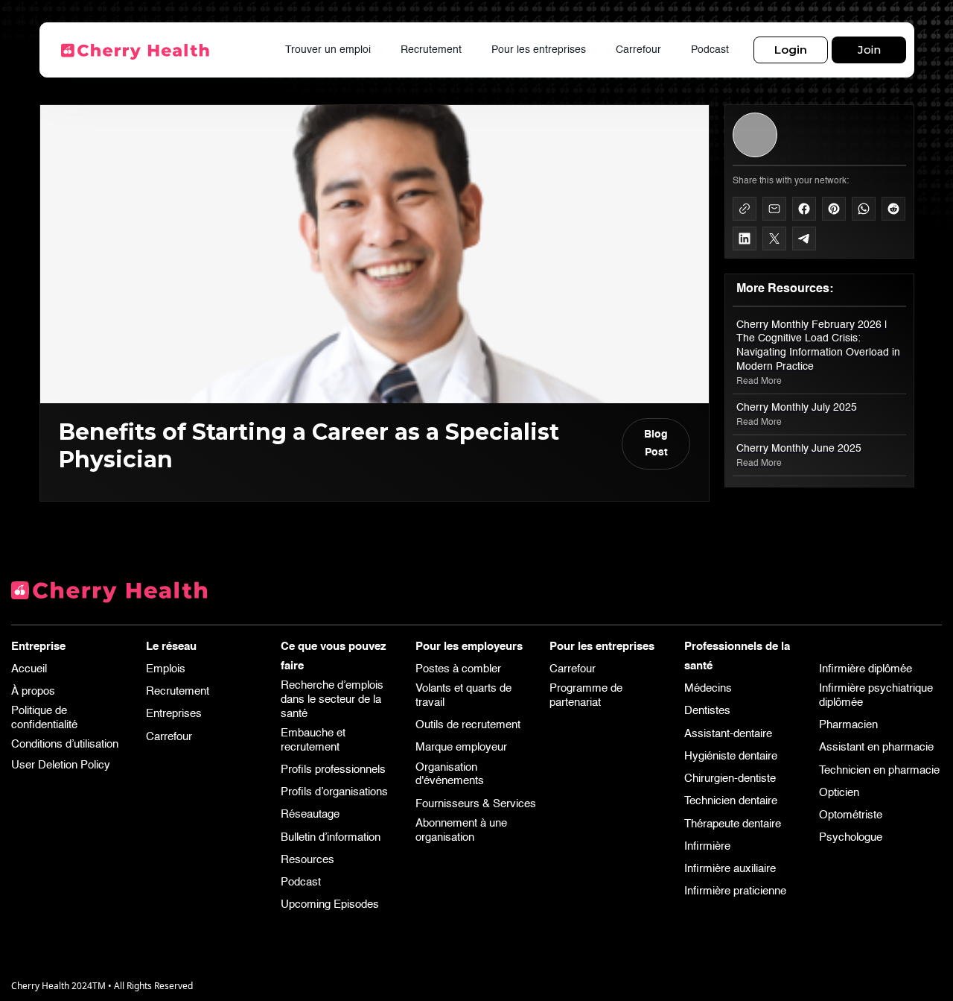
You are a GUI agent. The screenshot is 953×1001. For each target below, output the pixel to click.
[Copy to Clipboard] (744, 209)
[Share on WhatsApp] (864, 209)
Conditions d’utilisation (64, 744)
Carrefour (638, 50)
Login (790, 49)
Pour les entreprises (538, 50)
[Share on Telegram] (804, 238)
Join (868, 49)
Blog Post (656, 443)
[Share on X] (774, 238)
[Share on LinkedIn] (744, 238)
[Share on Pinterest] (834, 209)
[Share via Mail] (774, 209)
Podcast (710, 50)
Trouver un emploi (328, 50)
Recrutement (431, 50)
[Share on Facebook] (804, 209)
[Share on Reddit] (893, 209)
